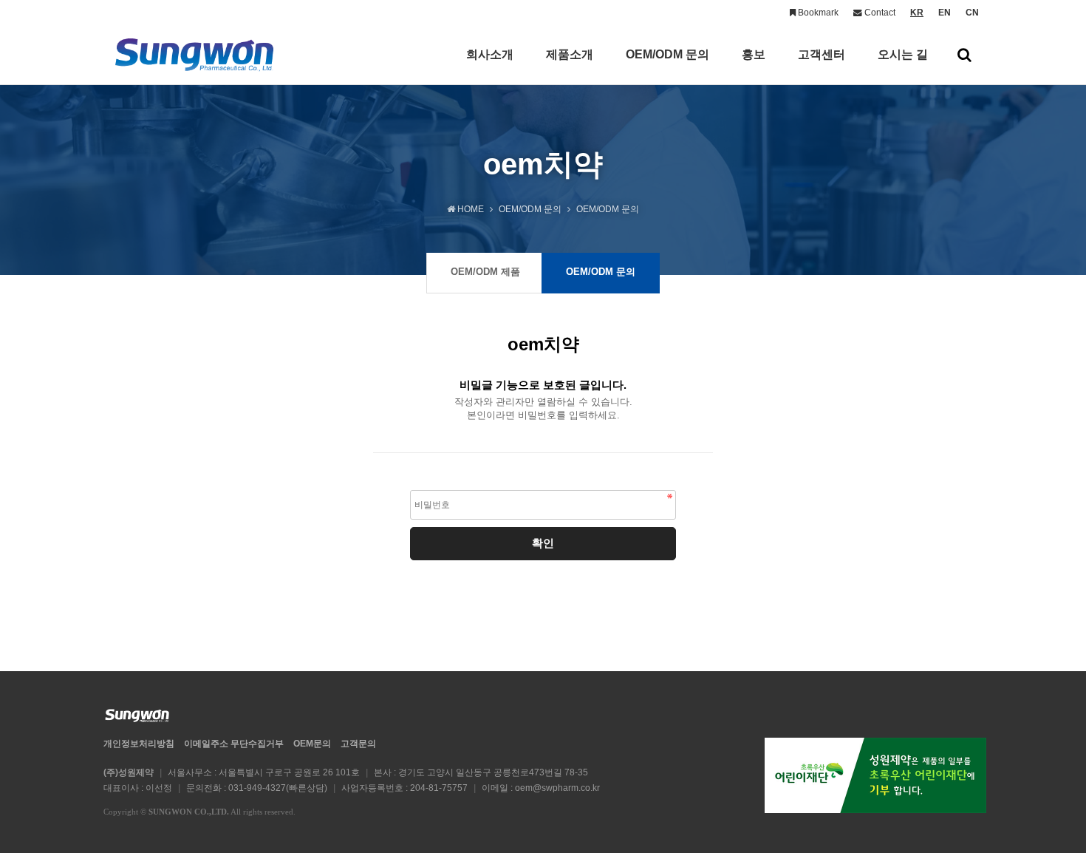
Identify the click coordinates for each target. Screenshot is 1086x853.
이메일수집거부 (234, 743)
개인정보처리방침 (138, 743)
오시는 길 (903, 54)
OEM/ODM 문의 (667, 54)
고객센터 (821, 54)
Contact (878, 12)
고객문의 (358, 743)
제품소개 (569, 54)
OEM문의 (312, 743)
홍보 (753, 54)
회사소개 (489, 54)
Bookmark (817, 12)
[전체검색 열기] (964, 54)
